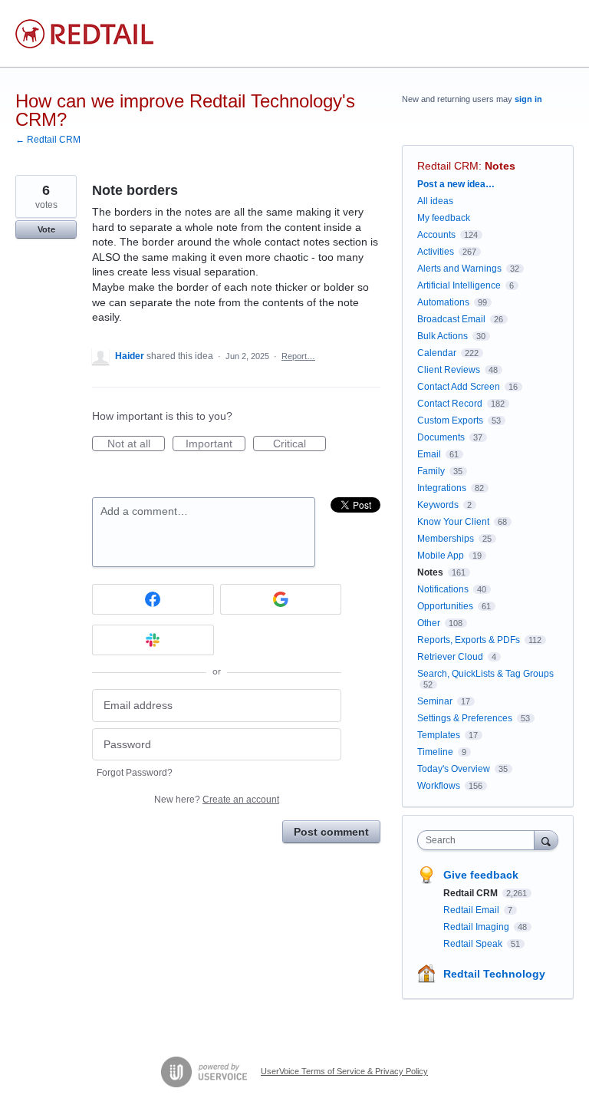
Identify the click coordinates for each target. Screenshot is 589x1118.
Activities (435, 251)
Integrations (441, 488)
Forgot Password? (135, 772)
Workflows (438, 785)
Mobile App (440, 555)
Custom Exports (450, 420)
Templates (438, 735)
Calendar (436, 353)
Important (215, 444)
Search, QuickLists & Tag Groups (485, 673)
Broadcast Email (451, 319)
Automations (443, 302)
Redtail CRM (448, 166)
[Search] (546, 839)
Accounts (436, 234)
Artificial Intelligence (459, 285)
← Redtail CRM (48, 139)
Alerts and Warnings (459, 268)
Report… (298, 356)
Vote (46, 229)
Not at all (136, 444)
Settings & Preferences (464, 718)
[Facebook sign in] (153, 599)
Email (429, 454)
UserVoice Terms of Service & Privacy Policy (344, 1071)
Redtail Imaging (477, 927)
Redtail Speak (474, 943)
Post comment (331, 832)
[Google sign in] (281, 599)
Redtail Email (472, 910)
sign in (528, 99)
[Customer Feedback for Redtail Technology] (84, 33)
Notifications (443, 589)
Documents (441, 437)
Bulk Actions (442, 336)
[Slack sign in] (153, 640)
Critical (299, 444)
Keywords (438, 505)
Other (428, 623)
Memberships (445, 538)
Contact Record (449, 403)
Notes (500, 166)
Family (431, 471)
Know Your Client (453, 521)
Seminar (434, 701)
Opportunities (445, 606)
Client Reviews (448, 369)
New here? (216, 799)
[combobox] (479, 840)
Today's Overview (453, 768)
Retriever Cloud (450, 656)
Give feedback (480, 875)
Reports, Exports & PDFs (468, 640)
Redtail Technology (494, 974)
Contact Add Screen (458, 386)
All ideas (435, 201)
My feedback (443, 218)
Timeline (435, 752)
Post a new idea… (456, 184)
